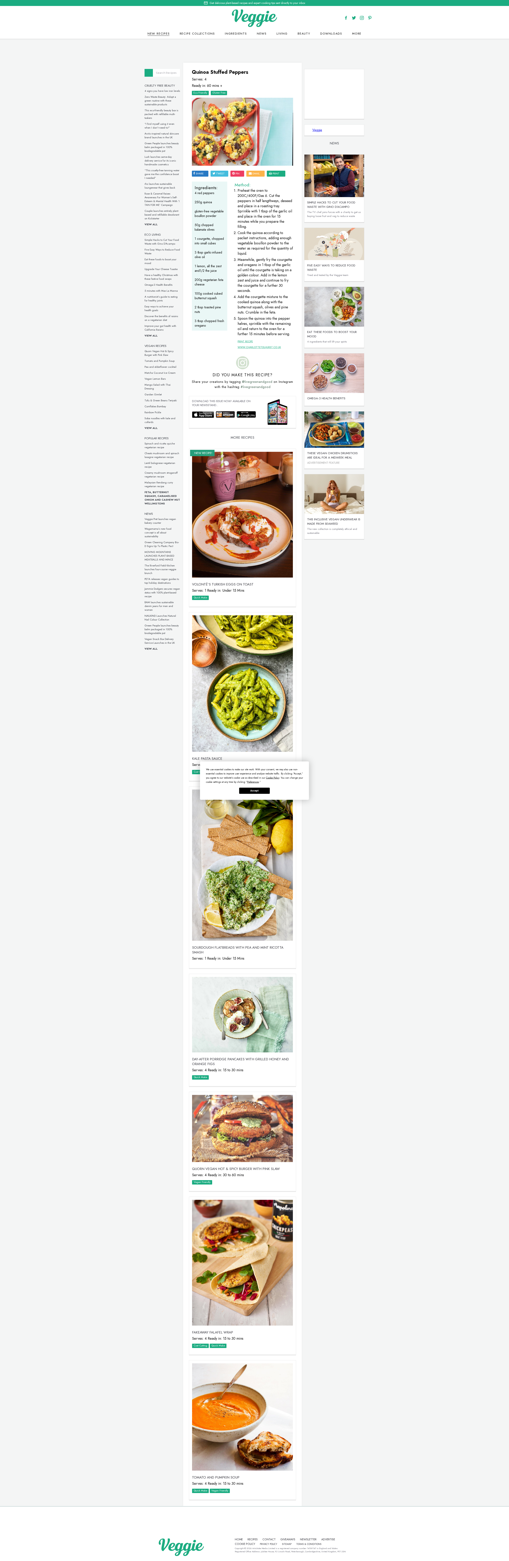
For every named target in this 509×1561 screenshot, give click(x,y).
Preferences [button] (253, 782)
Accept (254, 790)
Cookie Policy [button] (272, 777)
